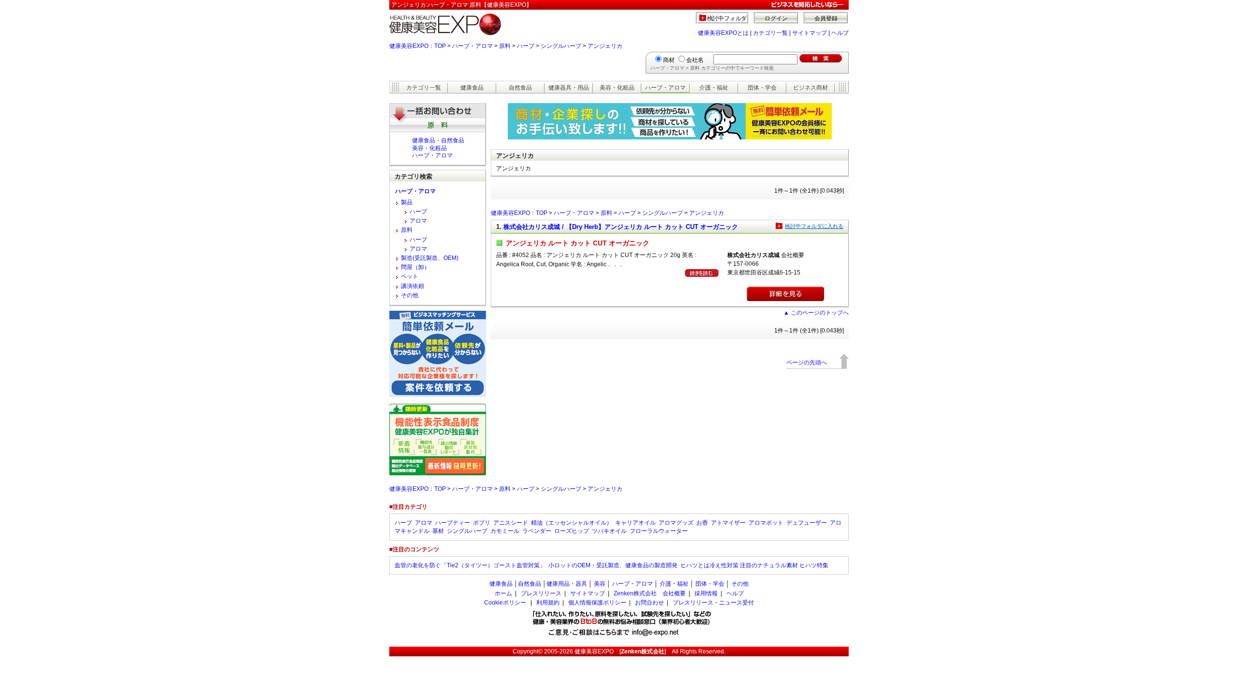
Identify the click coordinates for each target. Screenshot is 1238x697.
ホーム (503, 593)
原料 (505, 46)
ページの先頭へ (806, 362)
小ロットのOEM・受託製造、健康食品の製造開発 (613, 565)
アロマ (418, 220)
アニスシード (510, 522)
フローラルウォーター (659, 531)
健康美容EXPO (594, 651)
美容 (599, 583)
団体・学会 (762, 87)
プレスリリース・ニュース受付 (713, 602)
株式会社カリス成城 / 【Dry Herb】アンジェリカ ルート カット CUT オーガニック (620, 226)
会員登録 (826, 18)
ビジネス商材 (810, 87)
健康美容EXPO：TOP (417, 46)
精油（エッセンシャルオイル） (571, 522)
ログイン (776, 18)
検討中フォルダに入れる (814, 226)
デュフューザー (806, 522)
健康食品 (472, 87)
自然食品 (520, 87)
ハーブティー (452, 522)
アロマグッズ (676, 522)
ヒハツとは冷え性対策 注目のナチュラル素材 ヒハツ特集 (754, 565)
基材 (438, 531)
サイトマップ (809, 33)
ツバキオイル (609, 531)
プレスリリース (541, 593)
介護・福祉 (713, 87)
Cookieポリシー (505, 602)
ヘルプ (840, 33)
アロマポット (766, 522)
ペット (409, 276)
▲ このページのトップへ (816, 312)
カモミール (504, 531)
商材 (669, 60)
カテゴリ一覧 (770, 33)
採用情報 (706, 593)
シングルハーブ (561, 46)
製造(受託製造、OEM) (429, 258)
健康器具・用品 (568, 87)
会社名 (695, 60)
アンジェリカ (605, 46)
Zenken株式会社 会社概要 (650, 593)
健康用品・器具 (566, 583)
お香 (702, 522)
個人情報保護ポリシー (597, 602)
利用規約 (548, 602)
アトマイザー (728, 522)
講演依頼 (412, 286)
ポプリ (481, 522)
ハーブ (525, 46)
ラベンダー (536, 531)
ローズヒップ (571, 531)
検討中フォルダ (727, 18)
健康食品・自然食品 (438, 140)
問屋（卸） (415, 267)
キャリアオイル (635, 522)
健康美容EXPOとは (723, 33)
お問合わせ (649, 602)
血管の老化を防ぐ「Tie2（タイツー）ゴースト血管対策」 (470, 565)
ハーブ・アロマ (472, 46)
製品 (407, 202)
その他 (409, 295)
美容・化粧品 (617, 87)
